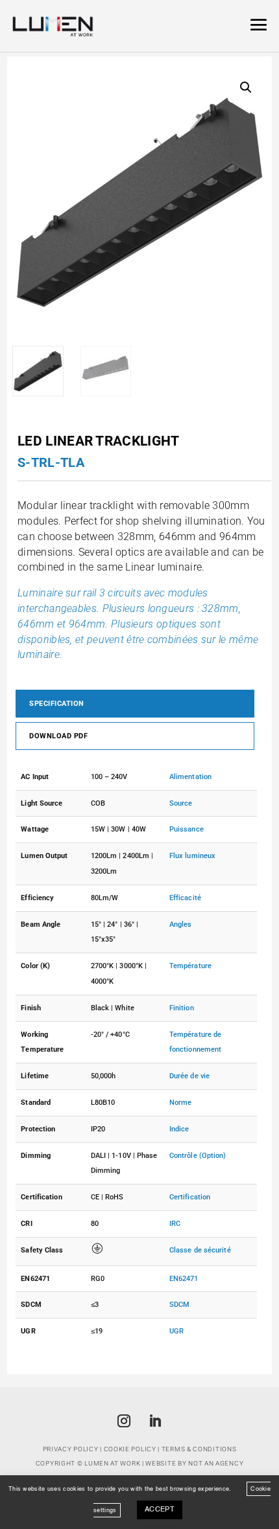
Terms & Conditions (199, 1449)
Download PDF (58, 736)
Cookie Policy (130, 1449)
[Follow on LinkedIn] (155, 1421)
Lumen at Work (112, 1463)
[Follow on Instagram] (124, 1421)
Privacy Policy (71, 1449)
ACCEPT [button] (160, 1509)
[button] (246, 87)
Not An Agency (215, 1463)
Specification (56, 703)
